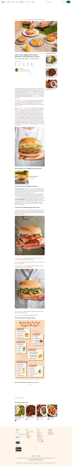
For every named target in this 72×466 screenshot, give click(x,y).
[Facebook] (16, 434)
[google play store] (20, 451)
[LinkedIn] (24, 434)
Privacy (38, 434)
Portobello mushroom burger (20, 265)
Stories (16, 19)
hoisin (40, 122)
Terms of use (39, 432)
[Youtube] (21, 434)
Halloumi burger (18, 262)
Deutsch (38, 441)
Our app (27, 436)
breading (16, 196)
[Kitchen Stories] (3, 2)
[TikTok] (19, 434)
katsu (38, 104)
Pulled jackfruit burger (20, 258)
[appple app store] (20, 448)
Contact (38, 436)
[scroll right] (59, 410)
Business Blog (50, 432)
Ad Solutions (50, 431)
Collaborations (28, 435)
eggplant (16, 101)
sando (21, 119)
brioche (32, 121)
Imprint (38, 431)
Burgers (22, 19)
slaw (38, 117)
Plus (28, 437)
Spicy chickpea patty (19, 311)
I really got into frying (22, 100)
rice (30, 117)
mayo (36, 122)
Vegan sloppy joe (18, 315)
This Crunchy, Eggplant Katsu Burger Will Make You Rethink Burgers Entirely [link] (35, 19)
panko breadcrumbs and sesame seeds (24, 109)
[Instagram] (18, 434)
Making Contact (50, 434)
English (42, 441)
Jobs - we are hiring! (29, 431)
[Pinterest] (22, 434)
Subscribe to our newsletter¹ (18, 437)
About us (27, 432)
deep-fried (22, 108)
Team (27, 434)
